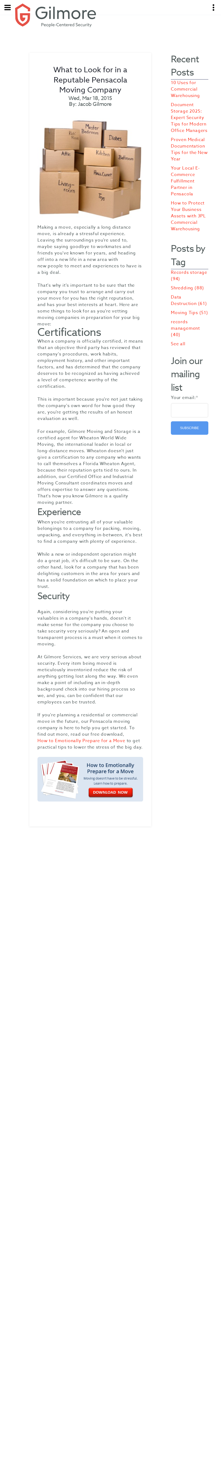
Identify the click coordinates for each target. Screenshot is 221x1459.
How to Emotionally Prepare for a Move (81, 741)
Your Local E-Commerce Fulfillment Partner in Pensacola (185, 181)
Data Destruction (189, 300)
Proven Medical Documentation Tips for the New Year (189, 149)
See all (178, 344)
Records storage (189, 275)
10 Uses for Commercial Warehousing (185, 89)
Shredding (187, 288)
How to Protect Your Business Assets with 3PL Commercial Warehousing (188, 216)
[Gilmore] (55, 15)
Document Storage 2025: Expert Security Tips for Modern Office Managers (189, 118)
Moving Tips (189, 313)
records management (185, 328)
